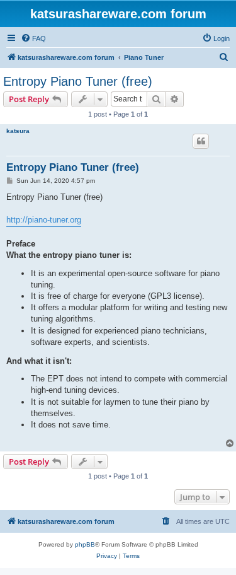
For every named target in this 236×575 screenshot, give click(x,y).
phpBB (85, 544)
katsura (18, 130)
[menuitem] (33, 38)
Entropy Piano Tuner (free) (77, 81)
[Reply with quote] (201, 141)
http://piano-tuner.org (43, 219)
